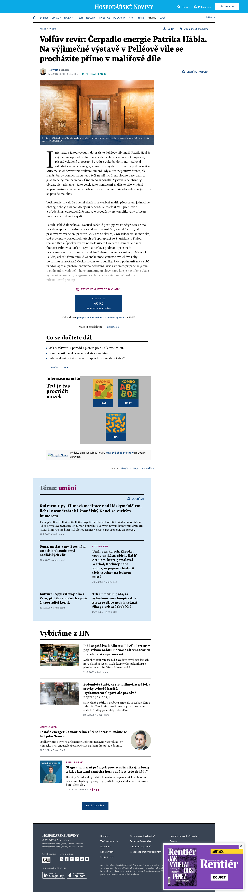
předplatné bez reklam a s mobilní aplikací (101, 317)
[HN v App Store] (77, 875)
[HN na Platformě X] (61, 859)
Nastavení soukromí (140, 846)
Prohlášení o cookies (140, 841)
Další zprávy (95, 805)
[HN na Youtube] (87, 859)
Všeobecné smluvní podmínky (145, 852)
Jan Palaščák (48, 726)
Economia (105, 846)
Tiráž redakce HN (109, 841)
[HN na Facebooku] (66, 859)
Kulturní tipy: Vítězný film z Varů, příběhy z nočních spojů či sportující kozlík (63, 598)
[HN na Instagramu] (72, 859)
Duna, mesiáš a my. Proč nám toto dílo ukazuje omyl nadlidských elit (63, 551)
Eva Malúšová (55, 141)
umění (67, 488)
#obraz (67, 367)
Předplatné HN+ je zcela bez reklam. (137, 468)
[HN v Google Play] (53, 875)
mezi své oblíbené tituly (120, 452)
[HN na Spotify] (82, 859)
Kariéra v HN (107, 852)
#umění (54, 367)
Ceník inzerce (107, 857)
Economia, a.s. (64, 840)
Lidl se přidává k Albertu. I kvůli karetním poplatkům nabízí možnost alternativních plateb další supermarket (116, 650)
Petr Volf (53, 69)
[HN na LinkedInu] (77, 859)
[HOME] (34, 18)
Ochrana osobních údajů (142, 836)
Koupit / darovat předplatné (184, 836)
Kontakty (105, 836)
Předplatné (227, 6)
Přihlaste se (112, 326)
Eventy (173, 841)
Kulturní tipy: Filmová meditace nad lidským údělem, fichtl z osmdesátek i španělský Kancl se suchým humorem (90, 511)
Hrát (103, 403)
